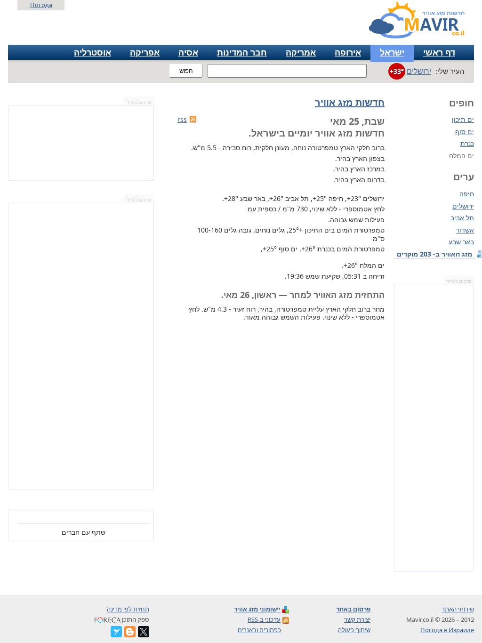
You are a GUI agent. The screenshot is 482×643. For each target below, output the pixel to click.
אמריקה (301, 52)
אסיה (188, 52)
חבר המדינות (242, 52)
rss (182, 119)
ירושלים (463, 206)
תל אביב (462, 218)
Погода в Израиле (447, 630)
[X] (143, 631)
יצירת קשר (357, 619)
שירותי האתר (458, 609)
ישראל (392, 52)
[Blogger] (130, 631)
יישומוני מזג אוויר (257, 609)
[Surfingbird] (116, 631)
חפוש (186, 70)
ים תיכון (463, 119)
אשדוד (465, 230)
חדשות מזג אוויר (350, 102)
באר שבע (461, 242)
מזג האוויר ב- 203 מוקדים (435, 254)
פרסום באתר (459, 281)
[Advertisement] (434, 428)
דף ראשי (439, 52)
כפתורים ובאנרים (259, 630)
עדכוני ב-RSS (264, 619)
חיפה (466, 194)
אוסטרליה (92, 52)
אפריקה (145, 52)
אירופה (348, 52)
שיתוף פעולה (354, 630)
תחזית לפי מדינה (128, 609)
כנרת (467, 143)
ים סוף (464, 131)
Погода (41, 4)
